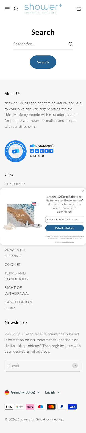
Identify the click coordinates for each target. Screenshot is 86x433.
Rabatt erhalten (64, 228)
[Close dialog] (83, 191)
